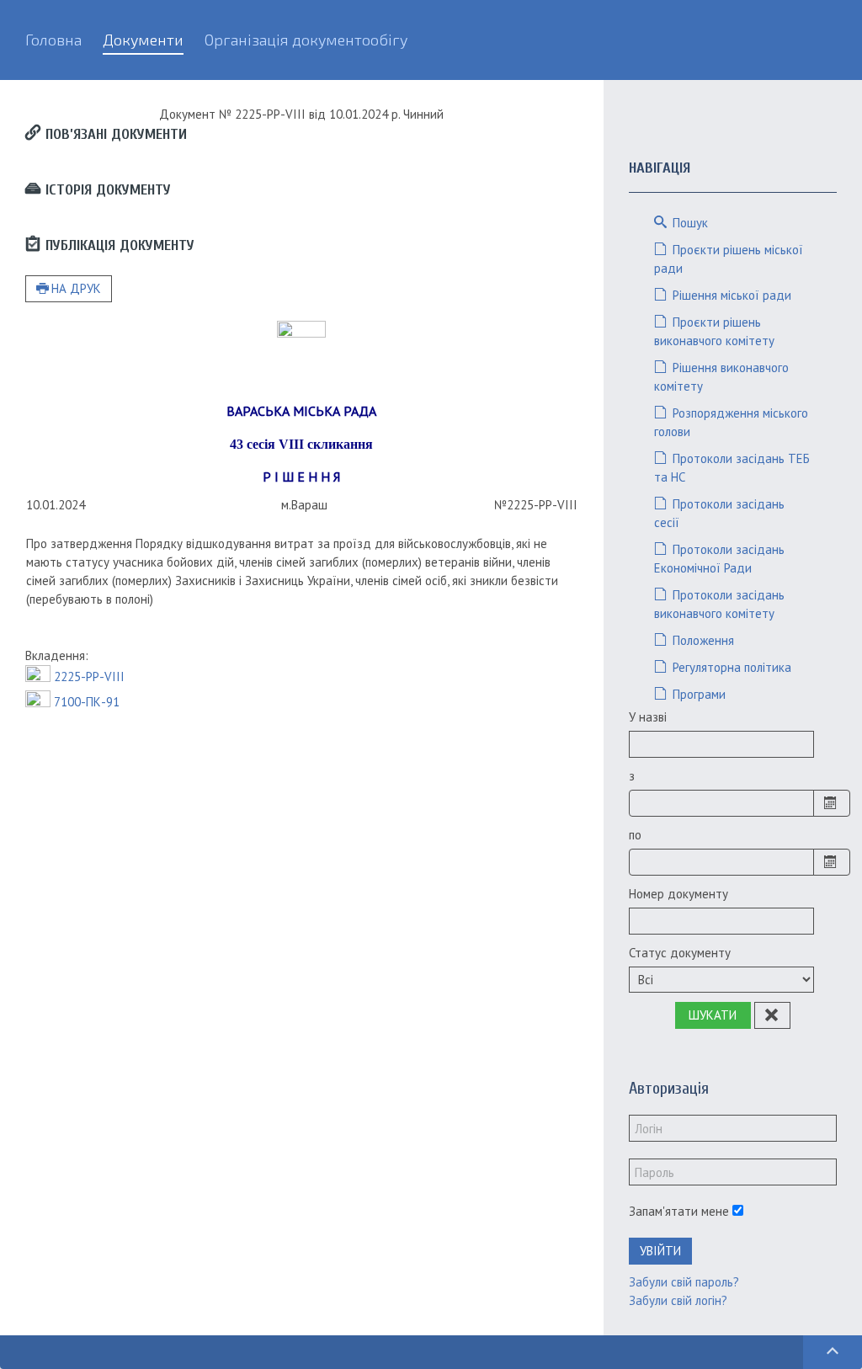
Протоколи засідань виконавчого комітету (719, 604)
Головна (53, 39)
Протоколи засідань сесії (719, 513)
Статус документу (680, 953)
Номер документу (678, 894)
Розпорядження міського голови (731, 422)
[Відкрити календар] (831, 803)
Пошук (688, 223)
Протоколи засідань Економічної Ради (719, 558)
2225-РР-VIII (89, 676)
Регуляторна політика (730, 667)
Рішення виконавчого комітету (721, 377)
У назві (648, 717)
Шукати (713, 1015)
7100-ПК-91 (87, 702)
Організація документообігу (306, 39)
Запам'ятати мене (679, 1211)
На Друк (76, 288)
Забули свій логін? (678, 1300)
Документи (143, 39)
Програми (697, 694)
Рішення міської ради (730, 295)
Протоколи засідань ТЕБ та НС (732, 467)
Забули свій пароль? (684, 1282)
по (635, 835)
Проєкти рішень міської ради (728, 259)
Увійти (660, 1251)
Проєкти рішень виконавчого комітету (714, 331)
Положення (701, 640)
